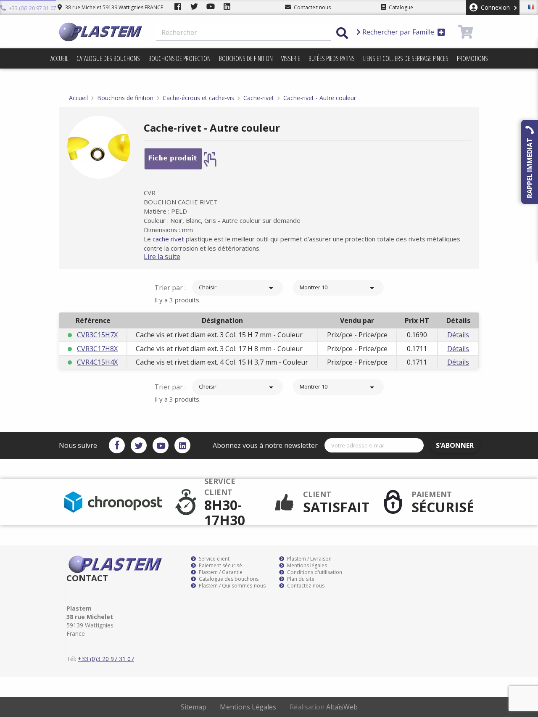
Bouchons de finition (246, 58)
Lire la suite (162, 256)
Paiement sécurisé (220, 565)
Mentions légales (306, 565)
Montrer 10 (338, 288)
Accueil (59, 58)
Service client (213, 559)
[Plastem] (101, 32)
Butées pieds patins (332, 58)
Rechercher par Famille (398, 32)
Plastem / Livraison (309, 559)
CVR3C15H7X (97, 334)
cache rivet (168, 239)
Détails (458, 334)
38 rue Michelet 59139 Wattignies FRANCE (113, 7)
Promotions (472, 58)
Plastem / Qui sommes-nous (232, 585)
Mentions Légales (248, 707)
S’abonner (455, 445)
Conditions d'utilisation (314, 572)
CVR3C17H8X (97, 348)
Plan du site (300, 579)
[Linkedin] (182, 445)
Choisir (237, 288)
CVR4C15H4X (97, 362)
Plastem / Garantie (220, 572)
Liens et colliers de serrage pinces (405, 58)
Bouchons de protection (179, 58)
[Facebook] (117, 445)
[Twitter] (139, 445)
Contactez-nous (305, 585)
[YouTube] (161, 445)
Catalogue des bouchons (108, 58)
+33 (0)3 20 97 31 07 (32, 8)
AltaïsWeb (342, 707)
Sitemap (193, 707)
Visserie (290, 58)
